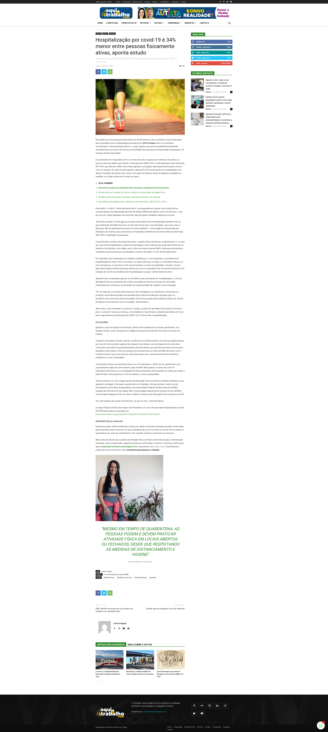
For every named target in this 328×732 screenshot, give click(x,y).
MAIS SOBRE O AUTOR (140, 644)
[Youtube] (230, 1)
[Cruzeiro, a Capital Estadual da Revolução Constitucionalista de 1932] (110, 659)
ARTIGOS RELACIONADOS (111, 644)
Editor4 (208, 92)
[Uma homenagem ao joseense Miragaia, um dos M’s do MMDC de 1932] (171, 659)
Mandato (112, 33)
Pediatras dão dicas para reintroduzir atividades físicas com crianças (129, 197)
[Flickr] (202, 705)
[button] (229, 23)
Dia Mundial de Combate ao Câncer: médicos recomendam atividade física (131, 192)
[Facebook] (220, 1)
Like (229, 42)
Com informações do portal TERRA (116, 574)
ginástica (153, 577)
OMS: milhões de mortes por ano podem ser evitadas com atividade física (114, 609)
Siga (229, 47)
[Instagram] (223, 1)
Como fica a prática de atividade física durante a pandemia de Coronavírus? (133, 188)
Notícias (105, 30)
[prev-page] (97, 681)
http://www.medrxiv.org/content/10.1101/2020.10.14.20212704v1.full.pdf (128, 414)
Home (98, 30)
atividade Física (108, 577)
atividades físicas (141, 577)
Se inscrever (226, 63)
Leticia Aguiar (120, 623)
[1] (321, 727)
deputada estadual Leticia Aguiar (117, 446)
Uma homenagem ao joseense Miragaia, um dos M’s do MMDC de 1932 (170, 674)
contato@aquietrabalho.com (154, 711)
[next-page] (101, 681)
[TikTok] (225, 705)
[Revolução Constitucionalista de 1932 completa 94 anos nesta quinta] (140, 659)
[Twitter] (227, 1)
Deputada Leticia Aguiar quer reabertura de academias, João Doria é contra (132, 201)
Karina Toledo (107, 571)
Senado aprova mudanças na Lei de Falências (165, 608)
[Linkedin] (217, 705)
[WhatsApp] (109, 71)
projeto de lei (159, 446)
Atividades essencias (124, 577)
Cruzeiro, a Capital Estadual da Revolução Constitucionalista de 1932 (108, 674)
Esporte (105, 33)
